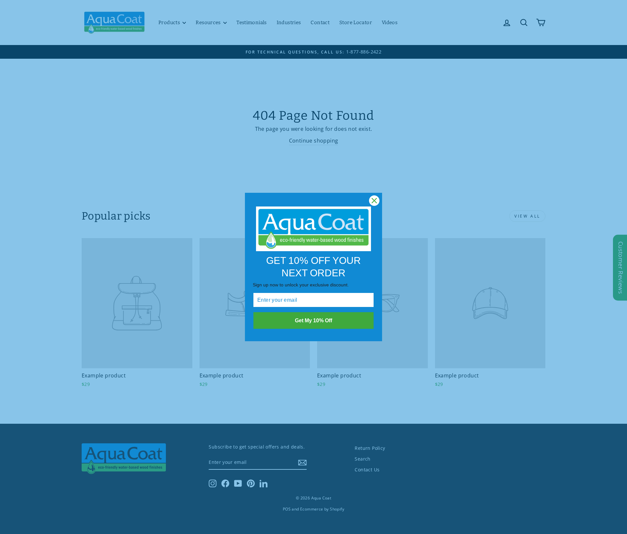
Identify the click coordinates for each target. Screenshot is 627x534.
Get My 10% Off (313, 320)
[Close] (374, 200)
